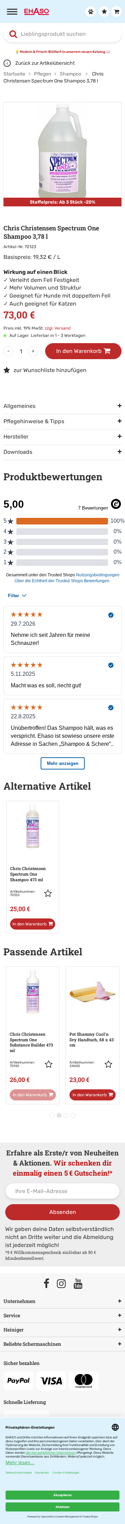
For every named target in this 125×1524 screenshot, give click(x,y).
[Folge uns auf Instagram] (64, 1284)
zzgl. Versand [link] (57, 328)
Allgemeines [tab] (19, 406)
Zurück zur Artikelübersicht (44, 63)
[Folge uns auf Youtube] (81, 1284)
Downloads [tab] (17, 452)
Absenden (62, 1212)
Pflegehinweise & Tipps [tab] (33, 421)
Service (11, 1315)
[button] (49, 893)
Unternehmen (19, 1301)
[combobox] (62, 34)
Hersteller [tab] (15, 436)
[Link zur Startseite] (36, 11)
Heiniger (13, 1329)
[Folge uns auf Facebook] (49, 1284)
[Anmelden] (90, 11)
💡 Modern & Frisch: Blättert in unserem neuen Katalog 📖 (62, 52)
